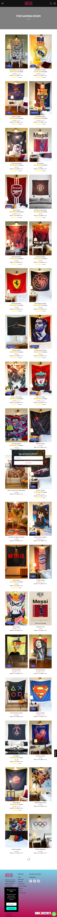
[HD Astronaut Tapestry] (16, 145)
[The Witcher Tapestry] (40, 738)
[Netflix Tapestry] (16, 562)
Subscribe (28, 462)
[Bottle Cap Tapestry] (16, 831)
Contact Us (20, 888)
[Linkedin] (34, 881)
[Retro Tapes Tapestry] (16, 425)
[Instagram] (38, 881)
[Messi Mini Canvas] (40, 608)
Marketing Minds (9, 916)
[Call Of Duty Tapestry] (40, 238)
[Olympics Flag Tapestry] (40, 831)
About (19, 877)
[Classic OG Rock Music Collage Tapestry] (16, 472)
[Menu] (2, 3)
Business (20, 890)
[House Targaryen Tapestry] (40, 285)
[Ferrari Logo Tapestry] (16, 285)
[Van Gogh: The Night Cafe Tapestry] (16, 519)
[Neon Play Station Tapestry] (16, 694)
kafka (10, 913)
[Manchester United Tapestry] (40, 192)
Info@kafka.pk (32, 877)
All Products (21, 879)
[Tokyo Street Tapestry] (16, 238)
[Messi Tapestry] (40, 145)
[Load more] (28, 859)
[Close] (43, 451)
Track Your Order (22, 892)
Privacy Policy (21, 884)
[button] (14, 71)
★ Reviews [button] (55, 753)
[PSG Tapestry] (16, 738)
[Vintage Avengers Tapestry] (40, 784)
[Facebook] (30, 881)
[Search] (51, 3)
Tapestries (20, 881)
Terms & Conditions (22, 886)
